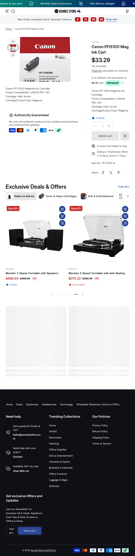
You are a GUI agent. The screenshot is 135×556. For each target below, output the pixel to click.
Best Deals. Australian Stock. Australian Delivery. (60, 19)
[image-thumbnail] (13, 47)
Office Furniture (58, 473)
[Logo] (67, 11)
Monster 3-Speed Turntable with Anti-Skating (97, 273)
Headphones (49, 404)
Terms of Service (101, 443)
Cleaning (54, 443)
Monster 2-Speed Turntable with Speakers (32, 273)
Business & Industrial (60, 467)
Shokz (19, 404)
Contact (17, 456)
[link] (103, 172)
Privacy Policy (100, 425)
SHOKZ (53, 431)
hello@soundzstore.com (27, 436)
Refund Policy (100, 431)
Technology (66, 404)
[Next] (13, 55)
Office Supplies (57, 449)
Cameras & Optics (59, 461)
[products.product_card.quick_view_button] (62, 209)
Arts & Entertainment (61, 455)
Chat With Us (21, 470)
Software (54, 486)
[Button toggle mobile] (8, 11)
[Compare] (124, 135)
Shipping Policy (101, 437)
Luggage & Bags (58, 479)
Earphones (32, 404)
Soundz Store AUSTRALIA (43, 550)
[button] (13, 11)
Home (9, 29)
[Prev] (13, 41)
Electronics (55, 437)
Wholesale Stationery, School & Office (97, 404)
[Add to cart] (62, 216)
